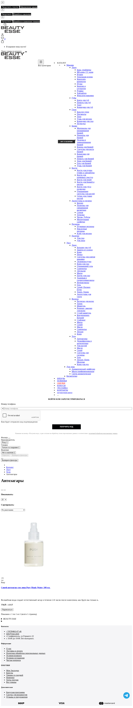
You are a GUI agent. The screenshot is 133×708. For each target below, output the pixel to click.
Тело (74, 336)
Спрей (80, 325)
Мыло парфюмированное (83, 371)
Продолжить (7, 14)
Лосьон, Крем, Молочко (83, 361)
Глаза (74, 109)
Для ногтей (82, 346)
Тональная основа (85, 77)
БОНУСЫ (61, 385)
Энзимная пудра (84, 261)
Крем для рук (83, 364)
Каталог (10, 467)
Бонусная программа (15, 692)
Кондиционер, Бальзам (83, 316)
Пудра (79, 84)
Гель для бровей (84, 163)
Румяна (80, 91)
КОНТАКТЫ (62, 390)
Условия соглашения (15, 658)
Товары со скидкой (14, 675)
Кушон (80, 74)
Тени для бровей (84, 161)
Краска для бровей (85, 147)
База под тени (83, 112)
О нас (8, 648)
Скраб (79, 350)
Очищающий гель (85, 266)
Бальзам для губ (84, 247)
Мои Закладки (12, 670)
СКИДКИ (61, 383)
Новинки (10, 677)
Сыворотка (82, 268)
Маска (79, 273)
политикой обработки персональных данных (103, 433)
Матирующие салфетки (83, 220)
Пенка (79, 254)
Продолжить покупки (10, 7)
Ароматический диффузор (83, 369)
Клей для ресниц (84, 233)
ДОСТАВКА (62, 388)
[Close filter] (9, 438)
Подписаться (7, 610)
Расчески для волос (85, 301)
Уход (68, 243)
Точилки (81, 215)
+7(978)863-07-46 (13, 631)
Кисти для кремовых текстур (85, 176)
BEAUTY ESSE (9, 619)
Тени (79, 116)
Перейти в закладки (22, 14)
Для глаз (80, 238)
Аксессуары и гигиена (82, 201)
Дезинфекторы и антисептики (84, 342)
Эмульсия (81, 271)
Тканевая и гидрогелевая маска (85, 279)
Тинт (79, 105)
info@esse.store (12, 634)
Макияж (70, 65)
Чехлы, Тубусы (83, 217)
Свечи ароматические (81, 374)
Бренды (9, 673)
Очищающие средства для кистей (86, 192)
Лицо (74, 67)
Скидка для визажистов (16, 695)
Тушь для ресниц (84, 119)
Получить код (66, 427)
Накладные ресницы (82, 230)
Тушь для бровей (84, 166)
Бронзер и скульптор (81, 87)
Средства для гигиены (83, 354)
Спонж (80, 212)
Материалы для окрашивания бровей (84, 130)
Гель (79, 285)
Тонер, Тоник (83, 292)
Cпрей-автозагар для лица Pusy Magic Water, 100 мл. (25, 587)
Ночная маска (83, 282)
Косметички (71, 376)
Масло (80, 327)
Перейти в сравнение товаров (26, 21)
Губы (74, 98)
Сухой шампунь (84, 313)
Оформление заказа (28, 7)
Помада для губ (84, 102)
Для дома (70, 367)
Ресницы (76, 224)
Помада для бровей (85, 159)
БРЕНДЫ (61, 378)
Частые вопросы (13, 660)
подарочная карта (64, 392)
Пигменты (81, 114)
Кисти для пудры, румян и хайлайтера (86, 171)
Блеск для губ (83, 100)
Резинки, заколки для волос (84, 309)
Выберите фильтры (19, 455)
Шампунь (81, 306)
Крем (79, 252)
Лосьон (80, 332)
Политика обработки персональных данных (25, 653)
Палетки (75, 236)
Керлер (80, 203)
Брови (74, 126)
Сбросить (5, 455)
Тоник (79, 304)
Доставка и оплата (14, 651)
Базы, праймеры (84, 70)
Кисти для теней (84, 180)
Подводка (81, 123)
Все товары (11, 682)
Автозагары (82, 339)
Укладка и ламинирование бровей (84, 142)
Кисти (74, 168)
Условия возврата (14, 655)
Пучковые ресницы (85, 226)
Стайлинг (81, 320)
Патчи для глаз (83, 275)
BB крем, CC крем (85, 72)
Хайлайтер (82, 93)
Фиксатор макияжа (85, 95)
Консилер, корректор (81, 80)
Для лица (81, 240)
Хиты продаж (12, 680)
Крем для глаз (83, 264)
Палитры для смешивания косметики (82, 207)
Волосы (75, 299)
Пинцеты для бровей (83, 136)
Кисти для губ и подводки (84, 188)
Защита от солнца (85, 250)
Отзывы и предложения (16, 697)
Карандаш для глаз (85, 121)
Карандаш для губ (85, 107)
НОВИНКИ (62, 381)
